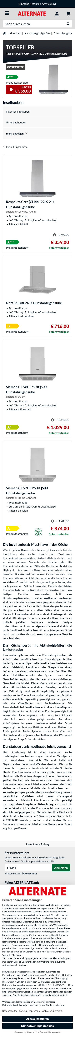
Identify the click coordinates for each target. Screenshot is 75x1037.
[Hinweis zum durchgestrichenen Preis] (11, 89)
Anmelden (61, 867)
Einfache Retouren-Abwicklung (37, 3)
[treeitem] (37, 133)
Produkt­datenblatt (17, 82)
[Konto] (57, 13)
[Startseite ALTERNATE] (32, 13)
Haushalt (15, 33)
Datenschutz (29, 873)
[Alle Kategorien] (7, 13)
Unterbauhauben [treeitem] (16, 122)
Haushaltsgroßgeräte (37, 33)
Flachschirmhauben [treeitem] (18, 111)
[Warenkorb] (68, 13)
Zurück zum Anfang (37, 844)
